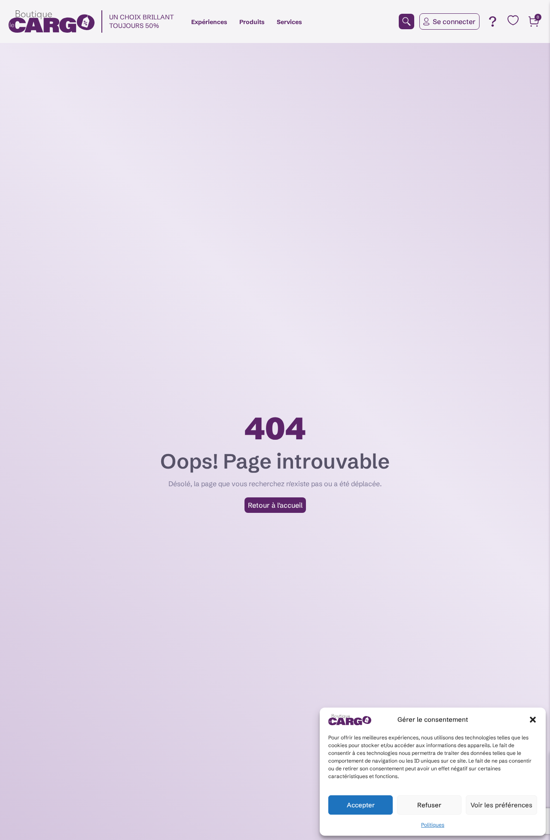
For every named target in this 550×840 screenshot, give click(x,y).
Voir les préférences (501, 805)
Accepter (361, 805)
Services (289, 22)
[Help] (492, 21)
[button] (533, 719)
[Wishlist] (513, 20)
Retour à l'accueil (275, 505)
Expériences (209, 22)
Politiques (432, 825)
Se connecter (454, 21)
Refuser (429, 805)
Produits (252, 22)
